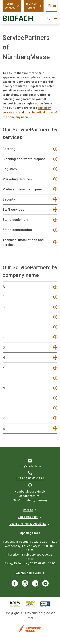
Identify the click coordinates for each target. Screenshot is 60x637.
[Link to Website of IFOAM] (30, 604)
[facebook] (15, 583)
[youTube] (45, 583)
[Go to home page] (20, 19)
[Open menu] (55, 18)
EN (52, 6)
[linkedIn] (35, 583)
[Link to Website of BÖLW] (15, 604)
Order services (10, 5)
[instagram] (25, 583)
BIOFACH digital (31, 5)
